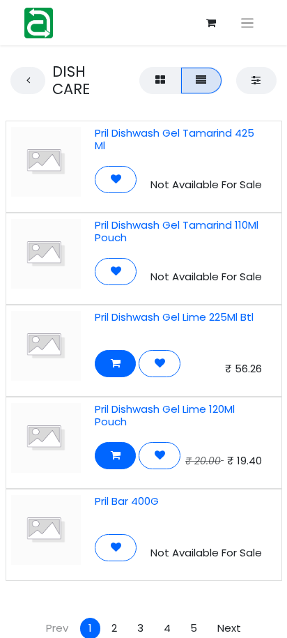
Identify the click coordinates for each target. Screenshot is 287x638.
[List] (201, 80)
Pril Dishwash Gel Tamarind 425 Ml (174, 139)
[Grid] (159, 80)
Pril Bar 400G (127, 501)
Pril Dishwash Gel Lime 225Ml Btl (174, 317)
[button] (116, 179)
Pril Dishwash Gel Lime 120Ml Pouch (165, 415)
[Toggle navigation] (247, 22)
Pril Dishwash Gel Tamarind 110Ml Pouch (176, 231)
